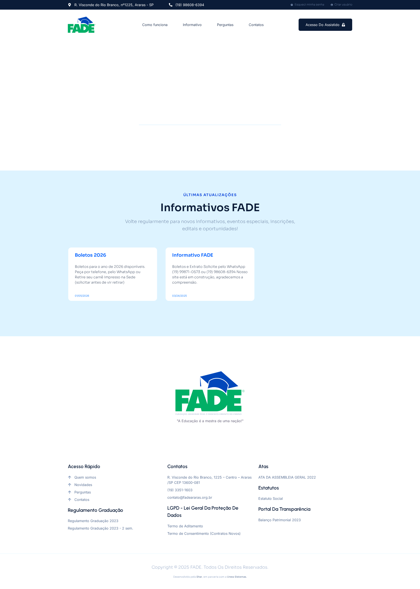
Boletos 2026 (90, 255)
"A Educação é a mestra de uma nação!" (210, 421)
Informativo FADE (192, 255)
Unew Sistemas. (237, 576)
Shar (199, 576)
